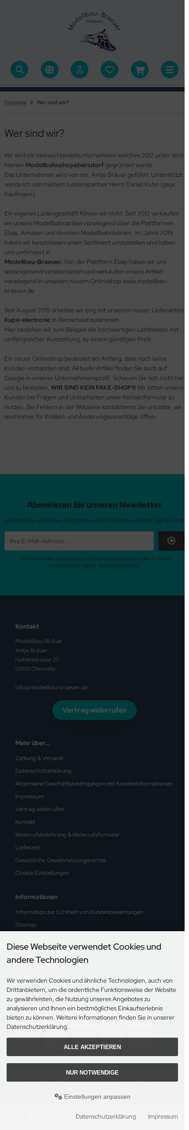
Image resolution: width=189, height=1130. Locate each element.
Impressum (163, 1116)
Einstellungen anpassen (96, 1096)
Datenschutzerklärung (106, 1116)
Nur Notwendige (92, 1072)
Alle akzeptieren (92, 1047)
